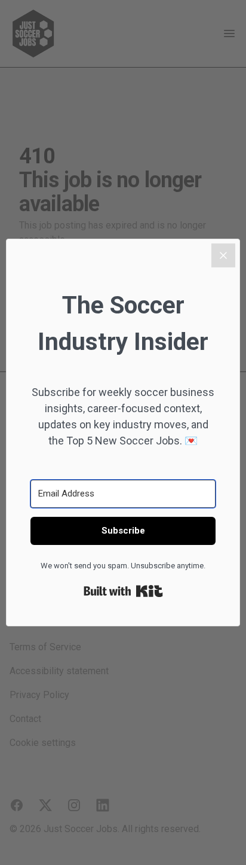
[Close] (223, 255)
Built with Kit (123, 591)
